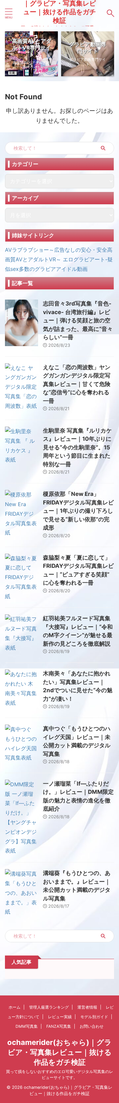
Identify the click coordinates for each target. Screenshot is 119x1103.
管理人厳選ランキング (49, 1007)
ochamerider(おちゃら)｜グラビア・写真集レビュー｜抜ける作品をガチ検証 (59, 1052)
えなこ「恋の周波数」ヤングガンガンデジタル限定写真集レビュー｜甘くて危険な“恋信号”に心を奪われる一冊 (76, 384)
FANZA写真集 (58, 1026)
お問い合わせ (91, 1026)
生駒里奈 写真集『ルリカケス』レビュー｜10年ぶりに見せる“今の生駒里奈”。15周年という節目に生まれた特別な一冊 (77, 447)
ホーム (14, 1007)
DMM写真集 (27, 1026)
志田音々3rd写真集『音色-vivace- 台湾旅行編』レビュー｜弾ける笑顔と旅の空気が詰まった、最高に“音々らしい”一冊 (78, 320)
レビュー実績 (60, 1016)
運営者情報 (87, 1007)
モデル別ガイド (94, 1016)
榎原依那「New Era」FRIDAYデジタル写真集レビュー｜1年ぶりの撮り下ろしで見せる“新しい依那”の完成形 (78, 511)
